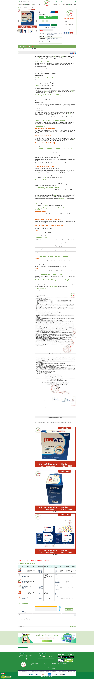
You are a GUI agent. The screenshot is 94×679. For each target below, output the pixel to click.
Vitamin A (52, 33)
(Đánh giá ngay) (53, 27)
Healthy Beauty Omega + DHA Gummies (24, 587)
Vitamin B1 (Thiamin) (58, 33)
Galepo (46, 205)
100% (60, 606)
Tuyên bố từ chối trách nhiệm (47, 560)
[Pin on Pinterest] (73, 53)
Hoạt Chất (66, 4)
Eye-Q (46, 177)
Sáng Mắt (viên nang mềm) (24, 582)
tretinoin (70, 252)
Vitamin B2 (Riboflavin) (51, 34)
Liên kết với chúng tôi (22, 653)
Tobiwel (62, 56)
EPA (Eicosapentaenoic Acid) (57, 594)
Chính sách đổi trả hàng (34, 663)
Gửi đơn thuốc (46, 663)
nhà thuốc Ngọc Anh (42, 57)
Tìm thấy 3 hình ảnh (39, 425)
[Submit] (19, 1)
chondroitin (40, 82)
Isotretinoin (36, 242)
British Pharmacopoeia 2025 (63, 663)
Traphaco (39, 581)
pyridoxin (69, 113)
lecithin (46, 91)
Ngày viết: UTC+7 (25, 49)
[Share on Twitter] (72, 53)
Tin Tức (34, 4)
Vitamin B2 (38, 86)
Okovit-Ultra (24, 576)
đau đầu (38, 196)
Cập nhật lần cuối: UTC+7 (27, 48)
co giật (53, 203)
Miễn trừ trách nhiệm (34, 664)
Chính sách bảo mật (34, 662)
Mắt (28, 7)
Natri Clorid (56, 575)
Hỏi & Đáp (25, 46)
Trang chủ (20, 4)
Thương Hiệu (61, 4)
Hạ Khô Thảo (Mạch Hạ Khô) (57, 583)
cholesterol (37, 172)
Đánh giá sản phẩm (69, 609)
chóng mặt (36, 203)
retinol (41, 96)
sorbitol (73, 91)
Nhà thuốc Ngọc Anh (50, 676)
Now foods (40, 598)
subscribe (30, 655)
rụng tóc (55, 195)
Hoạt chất (53, 668)
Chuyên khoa (46, 665)
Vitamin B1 (38, 85)
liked (21, 655)
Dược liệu (71, 4)
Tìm (75, 614)
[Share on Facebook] (71, 53)
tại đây (56, 290)
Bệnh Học (28, 4)
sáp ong (71, 90)
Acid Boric (56, 574)
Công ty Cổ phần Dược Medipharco (40, 593)
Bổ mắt (32, 7)
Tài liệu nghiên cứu (54, 664)
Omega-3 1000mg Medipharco (24, 593)
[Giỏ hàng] (75, 1)
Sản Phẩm (55, 4)
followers (22, 657)
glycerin (55, 91)
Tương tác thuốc (41, 237)
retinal (74, 139)
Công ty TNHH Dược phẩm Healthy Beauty (40, 587)
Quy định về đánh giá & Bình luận (36, 665)
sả (54, 56)
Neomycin (36, 243)
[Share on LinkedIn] (75, 53)
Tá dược (75, 4)
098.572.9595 (47, 656)
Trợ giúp (38, 4)
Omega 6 (56, 589)
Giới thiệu (24, 4)
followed (30, 657)
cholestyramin (41, 243)
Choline (48, 33)
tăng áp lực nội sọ (62, 198)
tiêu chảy (57, 203)
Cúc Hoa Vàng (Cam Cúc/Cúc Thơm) (57, 581)
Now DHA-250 (24, 598)
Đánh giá (31, 46)
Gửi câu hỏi (73, 626)
